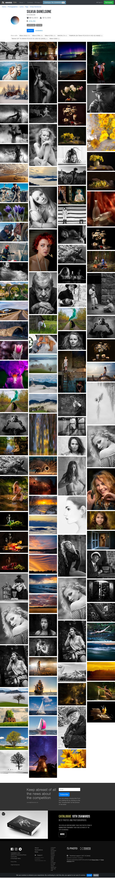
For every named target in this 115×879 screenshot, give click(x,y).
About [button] (21, 2)
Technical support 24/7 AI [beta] (80, 855)
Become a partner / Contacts (75, 857)
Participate (108, 2)
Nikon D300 (54, 38)
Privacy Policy (14, 861)
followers (34, 18)
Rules (36, 852)
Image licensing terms (15, 864)
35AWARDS (39, 30)
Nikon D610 (24, 35)
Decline (96, 875)
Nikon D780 (37, 35)
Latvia (21, 7)
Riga (26, 7)
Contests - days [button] (33, 2)
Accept (89, 875)
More (62, 834)
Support (39, 855)
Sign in (100, 2)
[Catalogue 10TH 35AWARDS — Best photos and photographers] (24, 824)
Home (4, 7)
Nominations (39, 850)
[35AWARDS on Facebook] (12, 850)
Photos (30, 30)
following (47, 18)
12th (14, 2)
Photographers (13, 7)
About (37, 848)
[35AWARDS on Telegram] (20, 850)
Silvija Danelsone (35, 7)
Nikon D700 (50, 35)
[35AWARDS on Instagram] (16, 850)
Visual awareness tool (40, 860)
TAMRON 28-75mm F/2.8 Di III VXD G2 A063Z (85, 35)
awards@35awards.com (32, 802)
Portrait (39, 25)
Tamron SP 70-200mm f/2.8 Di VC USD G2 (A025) (29, 38)
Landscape (31, 25)
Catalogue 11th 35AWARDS (54, 2)
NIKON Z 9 (62, 35)
